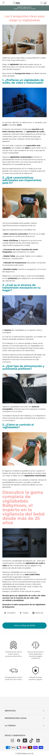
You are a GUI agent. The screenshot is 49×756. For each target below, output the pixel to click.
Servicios (10, 711)
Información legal (16, 718)
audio (4, 125)
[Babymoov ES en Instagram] (12, 740)
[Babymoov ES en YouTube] (25, 740)
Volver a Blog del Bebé (24, 625)
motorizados (25, 157)
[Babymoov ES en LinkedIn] (37, 740)
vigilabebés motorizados (35, 475)
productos (12, 278)
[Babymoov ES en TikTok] (31, 740)
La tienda (10, 725)
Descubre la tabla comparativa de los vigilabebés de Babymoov (23, 605)
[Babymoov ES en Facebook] (18, 740)
